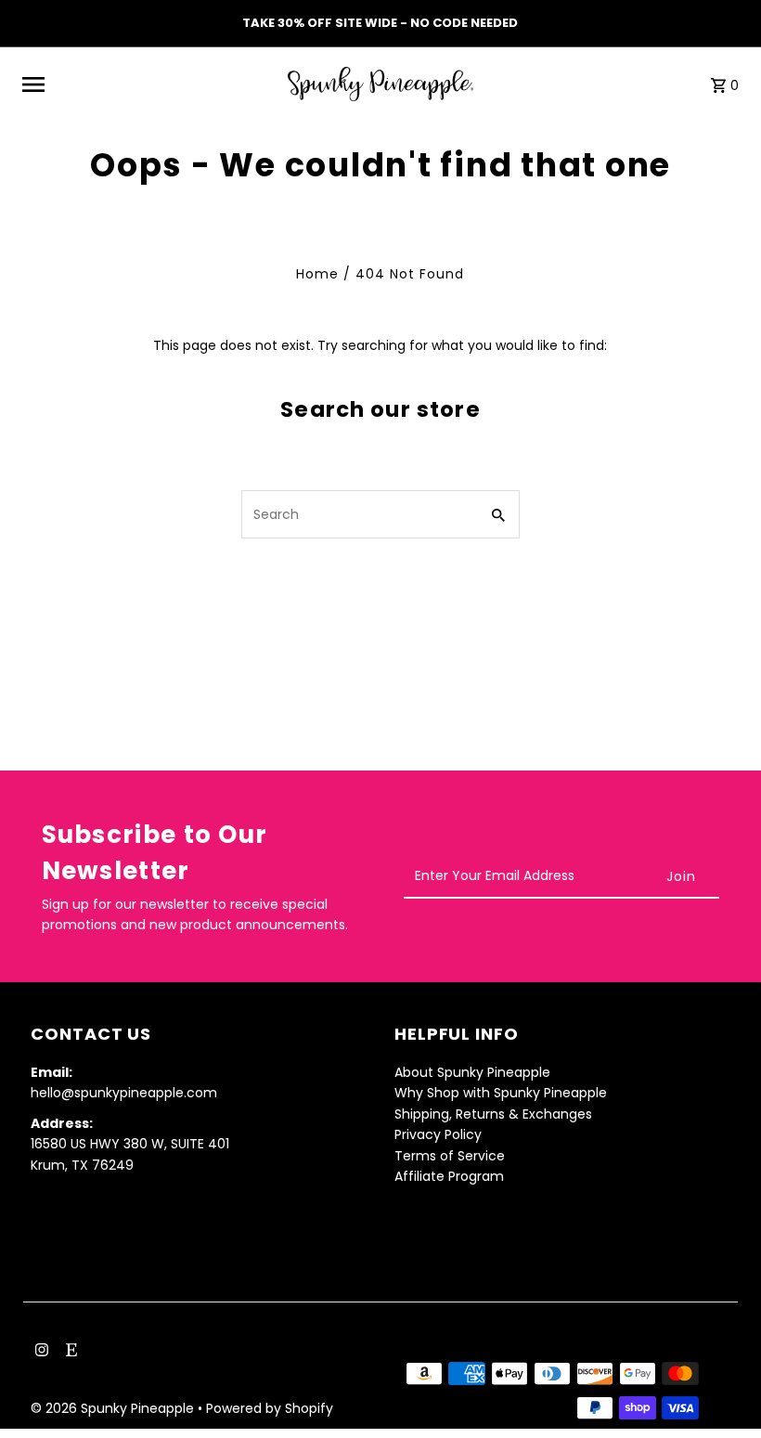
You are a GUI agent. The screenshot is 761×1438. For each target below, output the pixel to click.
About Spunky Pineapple (472, 1072)
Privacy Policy (438, 1134)
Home (317, 274)
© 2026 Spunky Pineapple (114, 1408)
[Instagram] (39, 1351)
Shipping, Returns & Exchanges (493, 1114)
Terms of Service (449, 1156)
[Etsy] (69, 1351)
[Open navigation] (148, 84)
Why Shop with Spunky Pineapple (500, 1092)
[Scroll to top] (721, 1389)
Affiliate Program (449, 1176)
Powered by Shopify (269, 1408)
